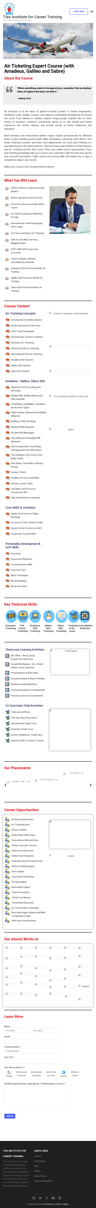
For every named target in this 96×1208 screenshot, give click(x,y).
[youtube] (53, 1198)
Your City (9, 1057)
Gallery (37, 1171)
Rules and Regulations (43, 1181)
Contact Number (12, 1047)
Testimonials (39, 1161)
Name (7, 1026)
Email (7, 1036)
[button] (5, 785)
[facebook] (33, 1198)
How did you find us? (14, 1067)
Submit (9, 1116)
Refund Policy (40, 1176)
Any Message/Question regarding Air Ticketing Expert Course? (35, 1084)
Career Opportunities (21, 810)
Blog (36, 1166)
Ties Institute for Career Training (32, 17)
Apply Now (79, 12)
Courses (37, 1156)
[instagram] (46, 1198)
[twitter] (40, 1198)
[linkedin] (59, 1198)
